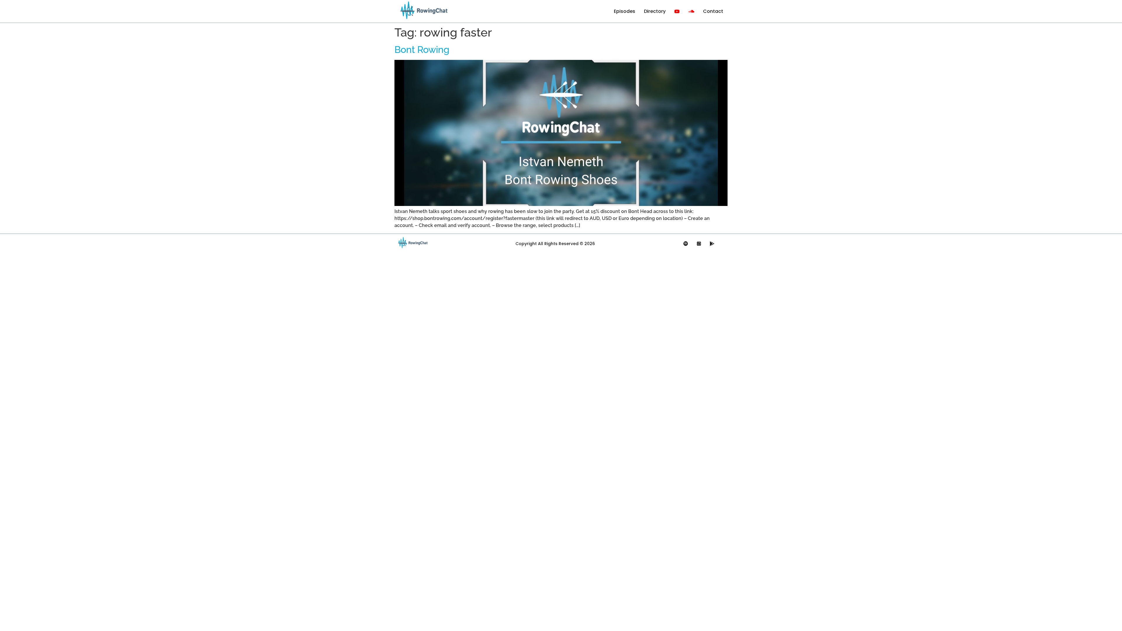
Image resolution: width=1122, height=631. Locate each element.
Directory (655, 11)
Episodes (624, 11)
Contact (713, 11)
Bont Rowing (421, 49)
